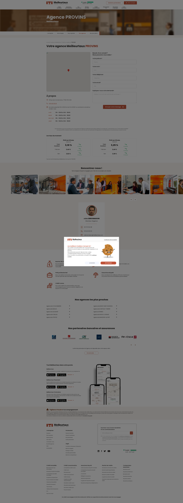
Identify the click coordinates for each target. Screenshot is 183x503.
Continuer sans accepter (110, 241)
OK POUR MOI (108, 263)
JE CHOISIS (92, 263)
